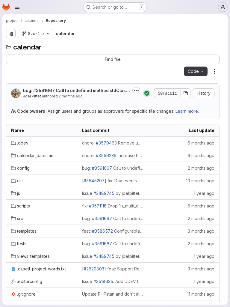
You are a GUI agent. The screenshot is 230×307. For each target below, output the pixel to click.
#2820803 (94, 268)
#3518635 (103, 281)
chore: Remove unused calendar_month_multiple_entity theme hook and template (112, 142)
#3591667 (44, 90)
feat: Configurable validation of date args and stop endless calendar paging (112, 231)
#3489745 (103, 193)
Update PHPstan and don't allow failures (112, 294)
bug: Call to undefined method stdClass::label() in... (74, 91)
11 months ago (200, 294)
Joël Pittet (32, 96)
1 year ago (204, 193)
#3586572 (102, 231)
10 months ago (200, 180)
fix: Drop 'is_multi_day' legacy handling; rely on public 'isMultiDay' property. (112, 205)
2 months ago (71, 96)
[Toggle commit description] (136, 90)
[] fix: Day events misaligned (112, 180)
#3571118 (98, 205)
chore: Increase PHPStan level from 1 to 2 (112, 155)
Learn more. (187, 111)
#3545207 (94, 180)
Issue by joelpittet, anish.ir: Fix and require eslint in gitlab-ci (112, 193)
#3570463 (106, 142)
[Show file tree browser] (11, 33)
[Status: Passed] (146, 93)
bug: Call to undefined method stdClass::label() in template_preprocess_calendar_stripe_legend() (112, 168)
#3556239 (106, 155)
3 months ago (201, 231)
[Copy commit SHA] (185, 93)
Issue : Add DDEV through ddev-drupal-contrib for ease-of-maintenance (112, 281)
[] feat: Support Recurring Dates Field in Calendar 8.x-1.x (112, 268)
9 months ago (200, 268)
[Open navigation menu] (17, 7)
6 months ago (200, 142)
